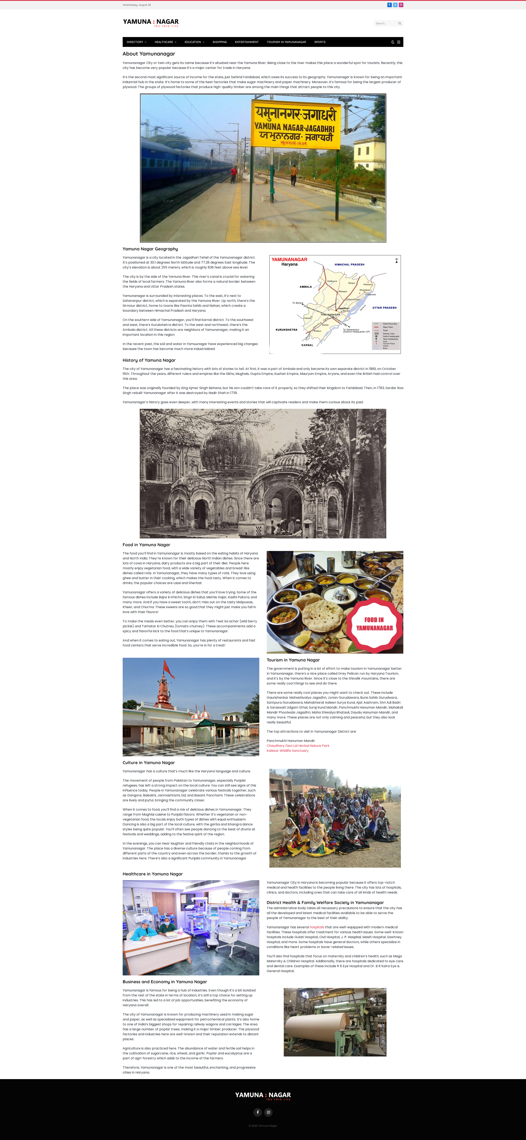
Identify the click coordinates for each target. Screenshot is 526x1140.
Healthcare (164, 42)
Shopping (220, 42)
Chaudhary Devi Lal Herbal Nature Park (298, 745)
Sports (319, 42)
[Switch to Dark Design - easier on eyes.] (392, 42)
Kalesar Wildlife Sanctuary (288, 750)
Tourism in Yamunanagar (286, 42)
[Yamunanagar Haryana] (151, 23)
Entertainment (247, 42)
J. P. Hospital (351, 937)
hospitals (317, 927)
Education (193, 42)
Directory (135, 42)
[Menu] (398, 42)
